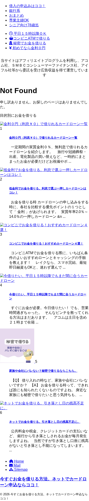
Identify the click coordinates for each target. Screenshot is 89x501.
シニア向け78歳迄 (24, 25)
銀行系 (14, 11)
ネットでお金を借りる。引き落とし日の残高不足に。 (44, 421)
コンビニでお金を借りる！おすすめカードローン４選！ (46, 243)
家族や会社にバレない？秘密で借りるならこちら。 (43, 370)
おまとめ (16, 15)
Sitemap (20, 469)
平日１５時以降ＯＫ (30, 33)
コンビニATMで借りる (31, 38)
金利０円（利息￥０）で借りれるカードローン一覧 (43, 137)
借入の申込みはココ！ (27, 6)
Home (18, 461)
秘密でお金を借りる (29, 43)
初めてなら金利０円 (28, 48)
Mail (17, 465)
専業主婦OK (19, 20)
